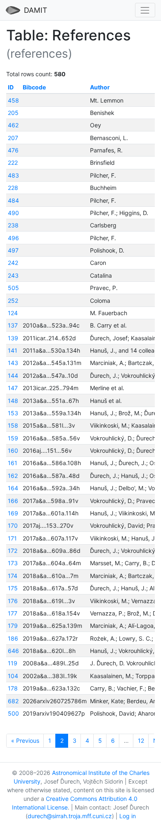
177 (12, 613)
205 (13, 112)
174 (12, 575)
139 (13, 338)
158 (13, 425)
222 (13, 162)
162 (13, 475)
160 (13, 450)
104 (13, 675)
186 (13, 638)
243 (13, 275)
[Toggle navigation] (145, 10)
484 (13, 200)
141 (12, 350)
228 (13, 187)
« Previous (25, 740)
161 (12, 462)
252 (13, 300)
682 (13, 700)
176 (13, 600)
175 (13, 588)
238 (13, 225)
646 (13, 650)
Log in (127, 815)
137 (13, 325)
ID (11, 87)
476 (13, 150)
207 (13, 137)
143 (13, 362)
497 (13, 250)
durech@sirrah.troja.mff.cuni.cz (70, 815)
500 (13, 713)
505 (13, 287)
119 (12, 663)
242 (13, 262)
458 (13, 100)
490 (13, 212)
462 (13, 125)
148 (13, 400)
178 (13, 688)
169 (13, 513)
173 (13, 562)
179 (13, 625)
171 (12, 538)
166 (13, 500)
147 (13, 387)
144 (13, 375)
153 (13, 413)
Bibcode (34, 87)
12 (141, 740)
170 (13, 525)
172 (12, 550)
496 (13, 237)
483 (13, 175)
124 (13, 312)
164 (13, 487)
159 (13, 438)
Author (100, 87)
